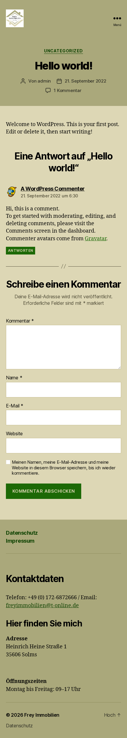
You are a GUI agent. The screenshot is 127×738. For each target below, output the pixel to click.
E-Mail (14, 406)
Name (14, 378)
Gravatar (95, 238)
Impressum (20, 541)
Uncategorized (63, 50)
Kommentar (20, 321)
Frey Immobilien (41, 715)
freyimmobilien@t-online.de (42, 605)
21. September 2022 (85, 81)
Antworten (20, 250)
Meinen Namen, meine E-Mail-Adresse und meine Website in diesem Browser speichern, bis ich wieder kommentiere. (63, 468)
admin (44, 81)
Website (14, 433)
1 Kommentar (67, 90)
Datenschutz (22, 533)
